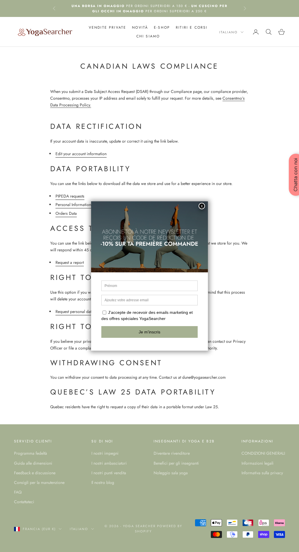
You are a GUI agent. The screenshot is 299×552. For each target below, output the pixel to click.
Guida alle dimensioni (33, 463)
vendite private (107, 27)
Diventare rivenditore (172, 453)
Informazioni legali (257, 463)
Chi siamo (148, 36)
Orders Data (66, 213)
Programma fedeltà (30, 453)
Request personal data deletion (81, 311)
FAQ (18, 492)
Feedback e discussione (34, 473)
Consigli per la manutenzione (39, 482)
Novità (140, 27)
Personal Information (73, 204)
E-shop (162, 27)
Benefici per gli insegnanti (176, 463)
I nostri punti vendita (108, 473)
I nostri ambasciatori (109, 463)
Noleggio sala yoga (171, 473)
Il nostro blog (102, 482)
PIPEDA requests (69, 196)
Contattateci (24, 502)
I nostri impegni (105, 453)
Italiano (228, 32)
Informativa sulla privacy (262, 473)
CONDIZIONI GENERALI (263, 453)
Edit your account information (81, 154)
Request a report (69, 262)
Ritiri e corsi (191, 27)
